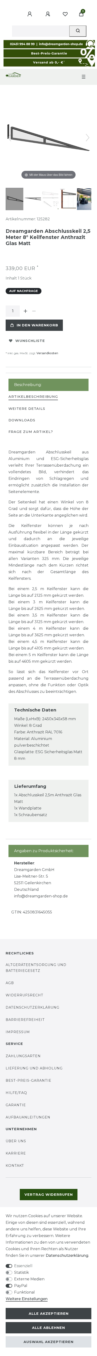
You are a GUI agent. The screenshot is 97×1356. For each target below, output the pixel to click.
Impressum (18, 1032)
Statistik (21, 1272)
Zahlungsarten (23, 1056)
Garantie (16, 1105)
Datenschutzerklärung (32, 1007)
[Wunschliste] (65, 14)
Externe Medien (29, 1279)
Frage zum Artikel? (30, 432)
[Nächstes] (87, 137)
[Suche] (77, 31)
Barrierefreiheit (25, 1020)
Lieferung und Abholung (34, 1068)
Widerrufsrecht (24, 995)
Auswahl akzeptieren (48, 1342)
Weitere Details (26, 409)
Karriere (16, 1153)
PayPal (20, 1285)
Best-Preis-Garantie (28, 1080)
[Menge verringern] (34, 311)
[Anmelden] (30, 14)
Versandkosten (47, 353)
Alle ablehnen (48, 1328)
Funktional (24, 1292)
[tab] (33, 397)
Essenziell (23, 1266)
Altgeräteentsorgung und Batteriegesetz (36, 968)
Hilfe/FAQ (16, 1093)
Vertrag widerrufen (48, 1194)
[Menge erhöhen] (25, 311)
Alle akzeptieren (49, 1313)
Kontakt (15, 1165)
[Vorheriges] (9, 137)
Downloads (21, 420)
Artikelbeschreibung (33, 396)
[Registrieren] (48, 14)
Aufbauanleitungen (28, 1117)
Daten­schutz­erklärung (67, 1255)
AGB (10, 983)
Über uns (16, 1141)
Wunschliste (30, 341)
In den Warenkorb (37, 325)
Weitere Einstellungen (27, 1299)
